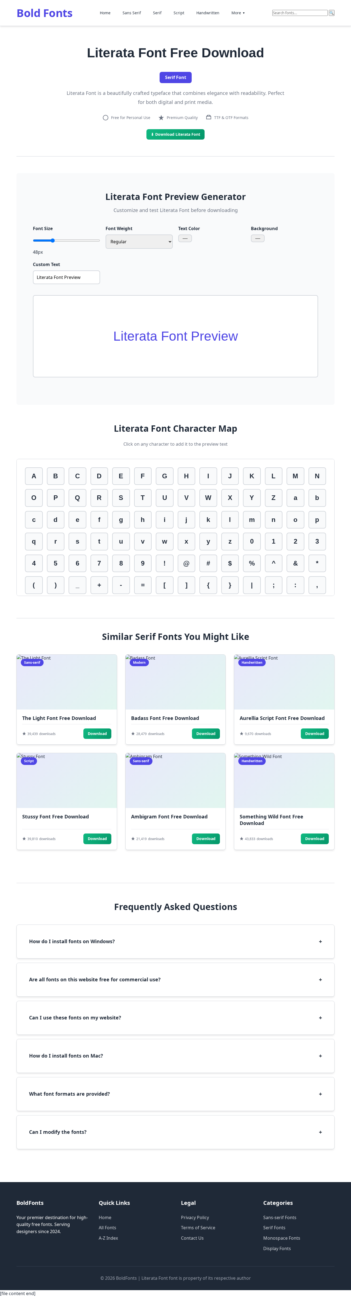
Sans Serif (132, 12)
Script (179, 12)
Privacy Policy (195, 1217)
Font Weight (119, 228)
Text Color (189, 228)
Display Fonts (277, 1248)
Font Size (43, 228)
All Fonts (107, 1228)
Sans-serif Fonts (279, 1217)
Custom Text (46, 264)
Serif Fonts (274, 1228)
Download (97, 733)
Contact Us (192, 1238)
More (238, 12)
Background (264, 228)
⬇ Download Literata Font (175, 134)
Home (105, 12)
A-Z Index (108, 1238)
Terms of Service (198, 1228)
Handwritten (207, 12)
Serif (157, 12)
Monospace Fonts (281, 1238)
